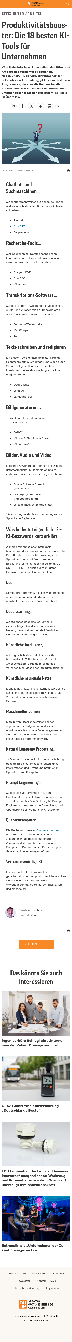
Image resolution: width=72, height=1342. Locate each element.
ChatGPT (19, 226)
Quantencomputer (48, 830)
